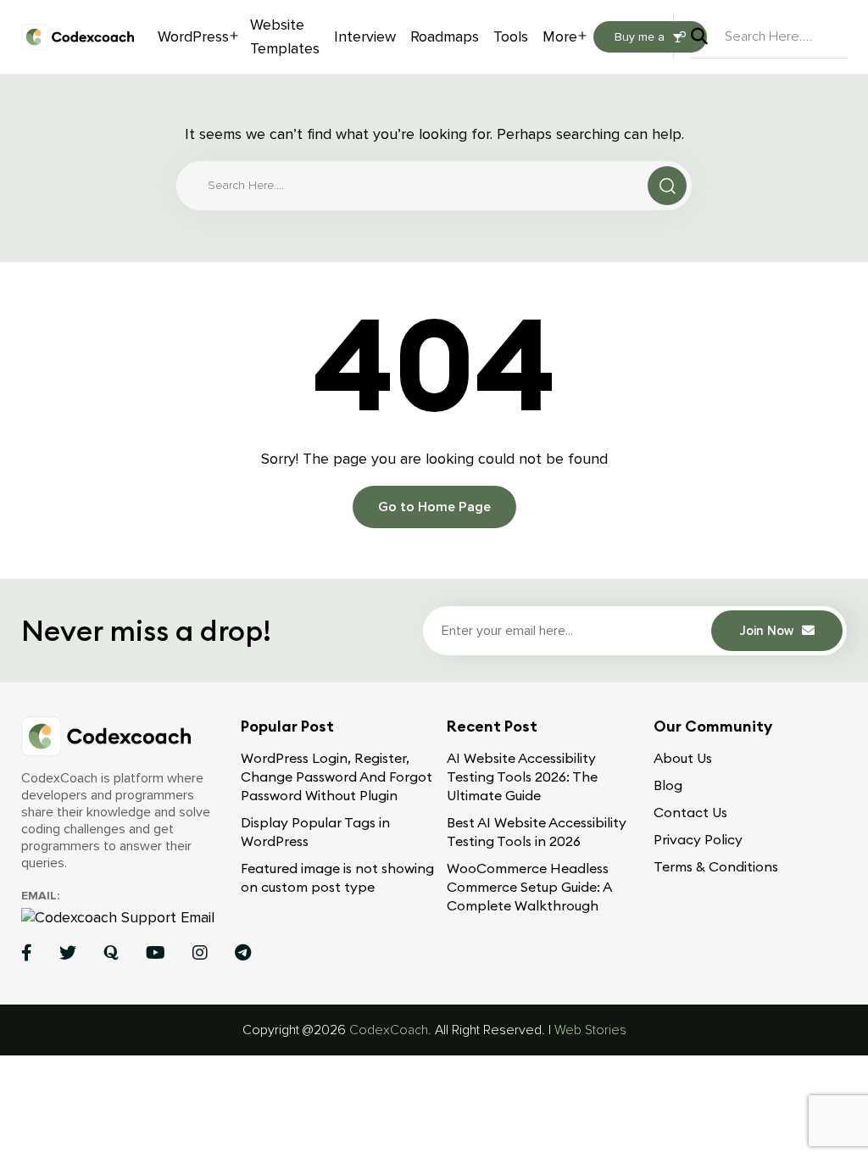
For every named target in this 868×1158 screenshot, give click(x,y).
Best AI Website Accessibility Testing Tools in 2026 (536, 831)
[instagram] (200, 952)
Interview (365, 36)
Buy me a (640, 37)
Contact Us (690, 812)
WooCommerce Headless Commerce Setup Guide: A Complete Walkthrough (529, 887)
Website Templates (285, 36)
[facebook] (26, 952)
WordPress (193, 36)
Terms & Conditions (716, 866)
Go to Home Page (434, 506)
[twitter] (67, 952)
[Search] (708, 36)
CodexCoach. (390, 1030)
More (559, 36)
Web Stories (590, 1030)
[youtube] (155, 952)
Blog (668, 785)
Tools (510, 36)
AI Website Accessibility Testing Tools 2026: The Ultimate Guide (522, 776)
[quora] (111, 952)
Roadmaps (444, 36)
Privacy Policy (698, 839)
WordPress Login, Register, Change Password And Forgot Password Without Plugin (336, 776)
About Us (683, 757)
